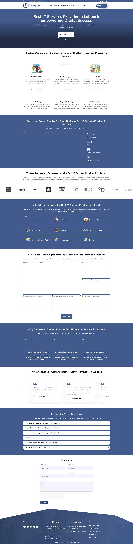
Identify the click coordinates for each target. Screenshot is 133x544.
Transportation (95, 230)
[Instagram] (107, 1)
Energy (92, 240)
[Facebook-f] (24, 527)
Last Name (70, 465)
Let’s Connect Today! (66, 34)
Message (42, 481)
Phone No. (70, 473)
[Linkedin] (102, 1)
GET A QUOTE (101, 6)
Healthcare (36, 230)
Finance (37, 220)
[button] (66, 423)
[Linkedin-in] (28, 527)
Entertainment (66, 240)
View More (66, 316)
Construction (65, 230)
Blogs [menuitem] (84, 6)
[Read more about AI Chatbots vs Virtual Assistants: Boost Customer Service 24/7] (37, 303)
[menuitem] (64, 6)
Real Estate (94, 220)
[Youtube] (109, 1)
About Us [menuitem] (56, 6)
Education (64, 220)
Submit (44, 502)
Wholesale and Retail (41, 240)
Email (41, 473)
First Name (43, 465)
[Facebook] (100, 1)
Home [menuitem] (50, 6)
